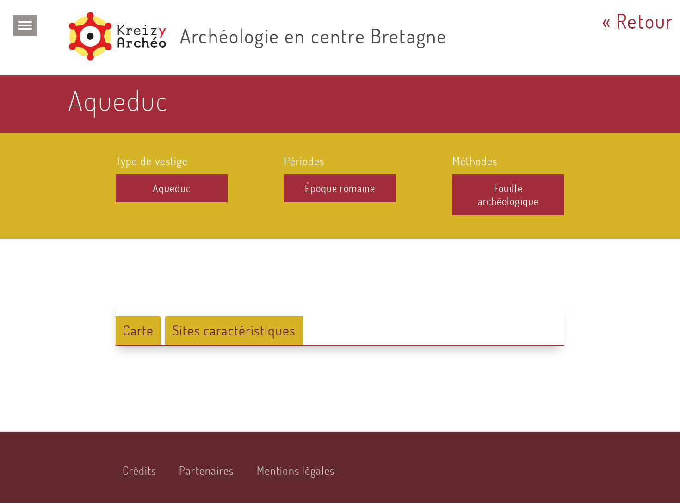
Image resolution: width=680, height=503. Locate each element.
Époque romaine (340, 188)
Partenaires (206, 470)
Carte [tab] (138, 330)
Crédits (139, 470)
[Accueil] (120, 37)
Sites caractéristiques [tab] (234, 330)
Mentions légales (295, 470)
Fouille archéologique (508, 195)
